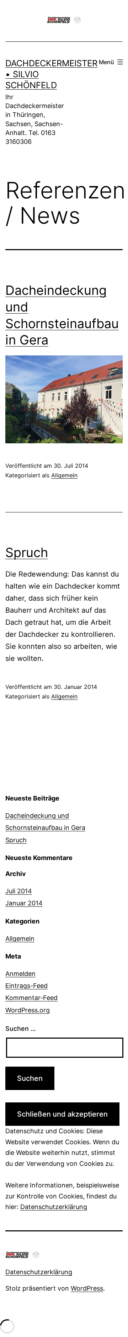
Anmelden (20, 973)
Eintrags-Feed (26, 985)
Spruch (26, 552)
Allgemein (64, 475)
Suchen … (20, 1028)
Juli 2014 (18, 891)
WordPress (87, 1288)
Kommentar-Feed (31, 997)
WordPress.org (27, 1010)
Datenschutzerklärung (53, 1206)
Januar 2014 (24, 903)
